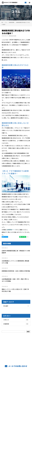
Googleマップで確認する (16, 436)
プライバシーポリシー (16, 446)
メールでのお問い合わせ (17, 366)
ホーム (16, 377)
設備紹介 (16, 392)
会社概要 (16, 418)
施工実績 (16, 397)
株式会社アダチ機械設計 (16, 429)
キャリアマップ (16, 407)
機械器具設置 (11, 22)
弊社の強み (16, 387)
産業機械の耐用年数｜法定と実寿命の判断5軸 (16, 271)
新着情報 (15, 324)
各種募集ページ (11, 230)
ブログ (16, 423)
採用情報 (16, 413)
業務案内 (16, 382)
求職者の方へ (16, 402)
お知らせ (15, 320)
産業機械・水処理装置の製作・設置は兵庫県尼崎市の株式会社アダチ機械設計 (16, 443)
